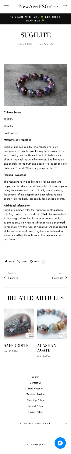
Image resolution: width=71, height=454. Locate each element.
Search (35, 377)
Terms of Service (35, 394)
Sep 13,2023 (43, 356)
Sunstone (13, 278)
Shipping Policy (35, 400)
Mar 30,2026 (11, 351)
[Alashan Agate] (52, 324)
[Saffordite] (19, 324)
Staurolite (57, 278)
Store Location (35, 388)
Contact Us (35, 382)
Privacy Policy (35, 412)
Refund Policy (35, 406)
